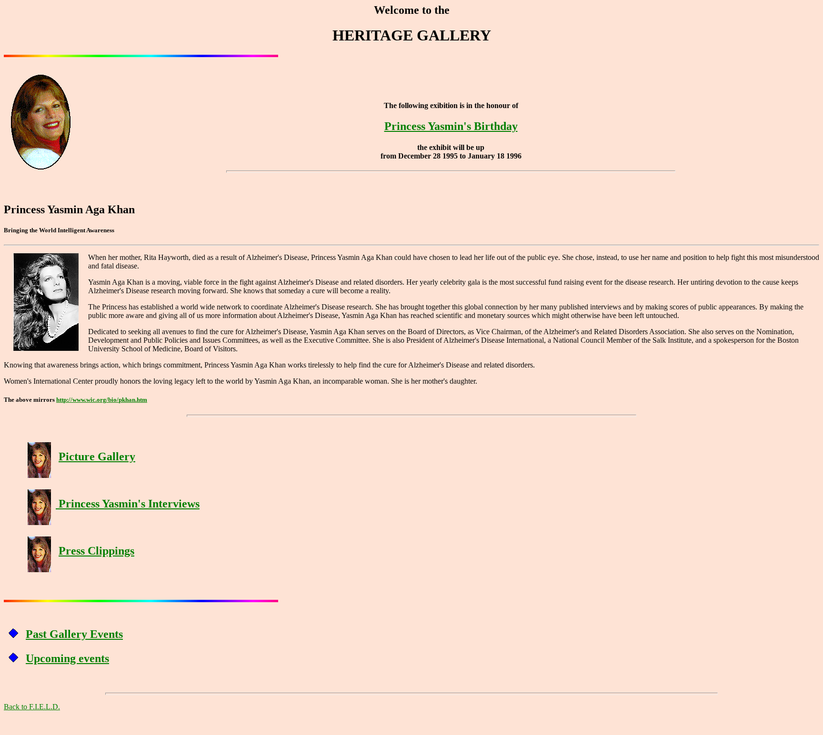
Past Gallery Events (74, 634)
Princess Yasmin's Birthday (451, 126)
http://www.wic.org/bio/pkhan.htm (101, 399)
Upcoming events (67, 658)
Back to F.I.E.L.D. (32, 707)
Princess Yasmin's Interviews (128, 503)
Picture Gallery (97, 456)
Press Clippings (96, 551)
